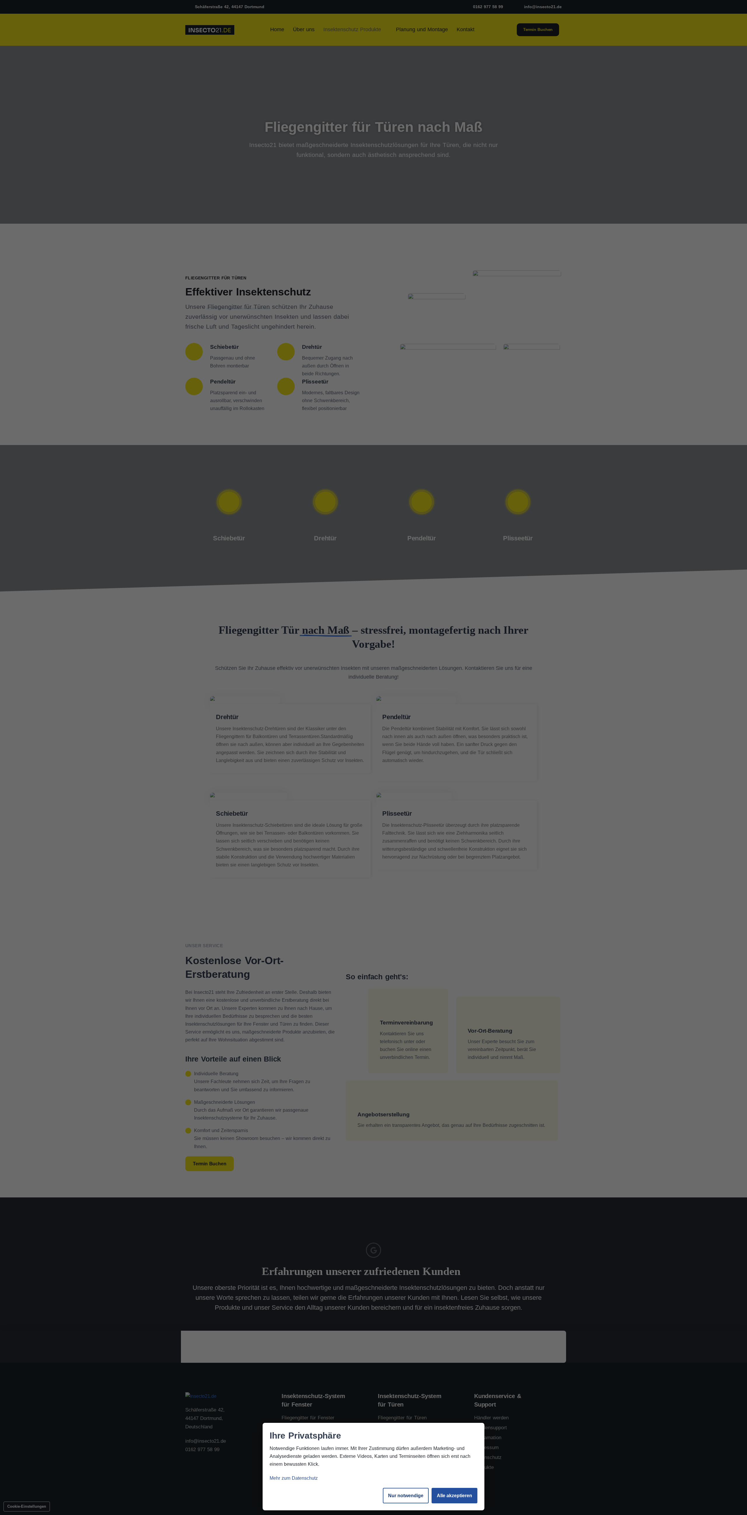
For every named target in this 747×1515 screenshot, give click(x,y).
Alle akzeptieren (454, 1495)
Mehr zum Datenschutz (294, 1478)
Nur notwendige (405, 1495)
